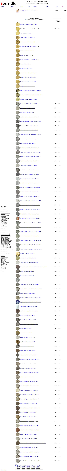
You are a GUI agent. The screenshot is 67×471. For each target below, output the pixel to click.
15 (33, 465)
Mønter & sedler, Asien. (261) (5, 234)
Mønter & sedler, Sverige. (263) (6, 245)
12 (29, 465)
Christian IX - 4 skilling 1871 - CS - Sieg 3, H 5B (28, 438)
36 (34, 466)
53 (31, 467)
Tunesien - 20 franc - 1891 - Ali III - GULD (27, 37)
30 (27, 466)
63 (18, 468)
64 (19, 468)
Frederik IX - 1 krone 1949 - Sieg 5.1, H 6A (27, 253)
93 (31, 469)
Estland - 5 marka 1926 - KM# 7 (25, 328)
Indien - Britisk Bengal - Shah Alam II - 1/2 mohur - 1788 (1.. (30, 28)
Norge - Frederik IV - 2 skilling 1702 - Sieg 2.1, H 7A (29, 213)
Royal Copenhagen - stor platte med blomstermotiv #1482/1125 (30, 302)
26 (22, 466)
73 (31, 468)
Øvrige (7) (2, 270)
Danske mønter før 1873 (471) (5, 213)
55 (33, 467)
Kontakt (12, 6)
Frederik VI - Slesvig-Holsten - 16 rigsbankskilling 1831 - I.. (30, 460)
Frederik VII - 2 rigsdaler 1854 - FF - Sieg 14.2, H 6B (29, 385)
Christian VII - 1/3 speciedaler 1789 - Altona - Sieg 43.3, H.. (30, 152)
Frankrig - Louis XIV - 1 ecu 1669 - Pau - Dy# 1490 (29, 125)
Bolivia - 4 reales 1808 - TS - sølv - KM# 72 (27, 293)
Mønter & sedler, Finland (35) (5, 237)
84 (19, 469)
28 (24, 466)
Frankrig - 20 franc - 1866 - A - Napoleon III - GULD (29, 59)
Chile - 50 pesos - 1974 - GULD (25, 33)
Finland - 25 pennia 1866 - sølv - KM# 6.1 (27, 275)
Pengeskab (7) (3, 255)
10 (27, 465)
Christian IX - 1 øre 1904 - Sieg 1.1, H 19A (27, 341)
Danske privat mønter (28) (5, 215)
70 (27, 468)
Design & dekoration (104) (5, 218)
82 (17, 469)
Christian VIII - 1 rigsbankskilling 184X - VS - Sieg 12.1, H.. (30, 156)
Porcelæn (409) (3, 256)
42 (17, 467)
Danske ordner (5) (3, 214)
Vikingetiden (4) (3, 267)
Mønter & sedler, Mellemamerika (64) (6, 240)
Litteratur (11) (3, 227)
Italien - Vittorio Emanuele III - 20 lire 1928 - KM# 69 (29, 147)
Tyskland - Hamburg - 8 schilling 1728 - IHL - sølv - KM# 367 (30, 227)
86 (22, 469)
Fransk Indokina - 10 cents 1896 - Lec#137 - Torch (28, 363)
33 (31, 466)
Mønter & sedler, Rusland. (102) (5, 244)
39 (38, 466)
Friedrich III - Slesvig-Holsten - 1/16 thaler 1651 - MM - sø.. (30, 209)
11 (28, 465)
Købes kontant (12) (3, 226)
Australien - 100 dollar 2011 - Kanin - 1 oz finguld (28, 99)
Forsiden (2, 6)
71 (28, 468)
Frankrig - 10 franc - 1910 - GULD (26, 68)
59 (38, 467)
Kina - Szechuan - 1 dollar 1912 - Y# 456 (27, 112)
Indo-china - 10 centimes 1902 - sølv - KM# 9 (28, 368)
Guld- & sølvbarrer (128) (4, 222)
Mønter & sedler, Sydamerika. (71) (6, 246)
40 (39, 466)
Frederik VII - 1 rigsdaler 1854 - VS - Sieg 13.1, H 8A (29, 399)
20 (39, 465)
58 (37, 467)
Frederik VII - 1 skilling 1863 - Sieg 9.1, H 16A (28, 416)
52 (29, 467)
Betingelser (35, 6)
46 (22, 467)
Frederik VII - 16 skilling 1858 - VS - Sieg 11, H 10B (29, 421)
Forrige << (17, 465)
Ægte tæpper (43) (3, 269)
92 (29, 469)
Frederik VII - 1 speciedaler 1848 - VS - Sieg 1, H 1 (29, 381)
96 (34, 469)
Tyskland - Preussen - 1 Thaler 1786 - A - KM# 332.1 (29, 130)
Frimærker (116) (3, 221)
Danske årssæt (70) (3, 217)
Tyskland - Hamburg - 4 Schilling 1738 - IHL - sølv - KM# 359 (30, 244)
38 (37, 466)
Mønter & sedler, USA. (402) (5, 248)
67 (23, 468)
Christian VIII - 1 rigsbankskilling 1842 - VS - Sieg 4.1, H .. (30, 429)
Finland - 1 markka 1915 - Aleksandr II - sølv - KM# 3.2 (29, 372)
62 (17, 468)
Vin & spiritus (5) (3, 268)
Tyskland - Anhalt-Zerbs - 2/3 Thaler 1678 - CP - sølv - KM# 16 (31, 288)
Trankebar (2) (3, 263)
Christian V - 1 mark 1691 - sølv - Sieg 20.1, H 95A (29, 191)
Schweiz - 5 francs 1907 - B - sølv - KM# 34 (27, 108)
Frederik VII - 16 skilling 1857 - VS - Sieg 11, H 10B (29, 425)
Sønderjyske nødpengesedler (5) (5, 262)
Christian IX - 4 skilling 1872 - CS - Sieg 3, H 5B (28, 434)
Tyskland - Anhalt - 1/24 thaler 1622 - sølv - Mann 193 (29, 284)
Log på (21, 6)
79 (38, 468)
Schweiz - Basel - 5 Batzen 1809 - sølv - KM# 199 (28, 103)
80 (39, 468)
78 (37, 468)
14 (32, 465)
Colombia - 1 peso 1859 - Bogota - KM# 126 (27, 143)
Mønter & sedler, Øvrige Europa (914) (6, 249)
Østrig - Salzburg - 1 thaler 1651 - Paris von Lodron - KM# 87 (30, 121)
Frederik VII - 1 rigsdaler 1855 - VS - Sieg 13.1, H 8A (29, 456)
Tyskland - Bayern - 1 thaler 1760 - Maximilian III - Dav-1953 (30, 134)
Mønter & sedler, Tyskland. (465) (6, 247)
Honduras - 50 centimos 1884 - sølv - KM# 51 (28, 319)
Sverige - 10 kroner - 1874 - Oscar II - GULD (28, 81)
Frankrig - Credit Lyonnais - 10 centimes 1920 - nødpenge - (30, 218)
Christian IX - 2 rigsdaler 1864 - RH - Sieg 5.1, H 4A (29, 390)
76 (34, 468)
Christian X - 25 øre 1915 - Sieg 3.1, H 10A (27, 337)
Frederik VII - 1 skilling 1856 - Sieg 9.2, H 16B (28, 412)
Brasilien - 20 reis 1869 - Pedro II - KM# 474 (27, 350)
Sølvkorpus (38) (3, 261)
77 (36, 468)
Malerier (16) (3, 228)
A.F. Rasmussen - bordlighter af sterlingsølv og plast (29, 306)
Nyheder (47, 6)
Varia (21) (2, 266)
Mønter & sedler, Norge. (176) (5, 242)
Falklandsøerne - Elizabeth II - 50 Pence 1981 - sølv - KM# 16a (30, 200)
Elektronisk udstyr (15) (4, 220)
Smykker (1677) (3, 259)
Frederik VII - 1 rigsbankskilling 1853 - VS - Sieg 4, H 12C (30, 407)
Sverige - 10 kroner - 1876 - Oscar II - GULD (28, 77)
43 (18, 467)
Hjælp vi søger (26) (4, 223)
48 (24, 467)
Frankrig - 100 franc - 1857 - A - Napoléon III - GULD (29, 46)
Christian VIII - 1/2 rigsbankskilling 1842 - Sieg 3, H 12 (29, 310)
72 (29, 468)
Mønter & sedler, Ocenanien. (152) (6, 243)
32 (29, 466)
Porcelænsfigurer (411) (4, 257)
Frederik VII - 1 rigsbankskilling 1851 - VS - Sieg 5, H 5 (29, 394)
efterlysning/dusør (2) (4, 219)
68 (24, 468)
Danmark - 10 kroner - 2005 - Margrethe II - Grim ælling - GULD (31, 94)
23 (18, 466)
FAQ (57, 6)
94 (32, 469)
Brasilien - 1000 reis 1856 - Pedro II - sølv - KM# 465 (29, 324)
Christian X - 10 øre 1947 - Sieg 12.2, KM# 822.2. (28, 280)
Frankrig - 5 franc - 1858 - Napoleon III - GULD (28, 72)
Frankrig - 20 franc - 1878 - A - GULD (26, 50)
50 (27, 467)
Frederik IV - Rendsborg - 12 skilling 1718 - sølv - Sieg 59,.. (30, 187)
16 (34, 465)
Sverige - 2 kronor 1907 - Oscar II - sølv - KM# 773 (29, 262)
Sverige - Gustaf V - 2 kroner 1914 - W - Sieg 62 (28, 165)
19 (38, 465)
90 (27, 469)
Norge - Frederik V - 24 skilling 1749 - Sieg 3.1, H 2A (29, 183)
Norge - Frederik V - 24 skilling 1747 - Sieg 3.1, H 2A (29, 178)
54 (32, 467)
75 (33, 468)
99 (38, 469)
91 (28, 469)
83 (18, 469)
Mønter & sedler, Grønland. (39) (5, 238)
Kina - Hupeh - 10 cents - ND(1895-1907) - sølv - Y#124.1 (30, 359)
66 (22, 468)
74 (32, 468)
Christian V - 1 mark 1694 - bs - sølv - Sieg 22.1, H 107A (30, 196)
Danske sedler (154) (4, 216)
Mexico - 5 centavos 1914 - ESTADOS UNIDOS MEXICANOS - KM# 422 (33, 266)
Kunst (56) (2, 225)
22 (17, 466)
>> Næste (41, 469)
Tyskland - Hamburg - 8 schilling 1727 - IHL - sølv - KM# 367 (30, 222)
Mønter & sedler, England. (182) (6, 236)
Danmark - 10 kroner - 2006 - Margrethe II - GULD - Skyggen (30, 90)
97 (36, 469)
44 (19, 467)
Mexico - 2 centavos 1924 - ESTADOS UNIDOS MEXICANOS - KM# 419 (33, 443)
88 (24, 469)
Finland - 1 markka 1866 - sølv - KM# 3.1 (27, 271)
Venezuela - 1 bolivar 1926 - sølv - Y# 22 (27, 346)
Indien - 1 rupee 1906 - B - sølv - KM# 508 (27, 315)
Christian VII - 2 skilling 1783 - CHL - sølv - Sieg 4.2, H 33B (30, 297)
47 (23, 467)
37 (36, 466)
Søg (29, 6)
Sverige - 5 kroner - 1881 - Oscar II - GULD (27, 86)
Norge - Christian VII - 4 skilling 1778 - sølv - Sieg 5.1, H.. (30, 205)
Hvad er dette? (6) (3, 224)
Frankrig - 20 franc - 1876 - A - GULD (26, 55)
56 (34, 467)
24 (19, 466)
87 (23, 469)
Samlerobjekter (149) (4, 258)
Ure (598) (2, 265)
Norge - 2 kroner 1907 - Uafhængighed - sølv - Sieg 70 (29, 174)
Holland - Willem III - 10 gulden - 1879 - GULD (28, 24)
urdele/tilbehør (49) (4, 264)
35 (33, 466)
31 (28, 466)
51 (28, 467)
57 (36, 467)
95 (33, 469)
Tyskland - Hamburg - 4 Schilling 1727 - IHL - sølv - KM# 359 (30, 240)
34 (32, 466)
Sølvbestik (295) (3, 260)
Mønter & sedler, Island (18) (5, 239)
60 (39, 467)
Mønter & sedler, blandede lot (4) (6, 235)
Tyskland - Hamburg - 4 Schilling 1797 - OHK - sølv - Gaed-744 (31, 249)
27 (23, 466)
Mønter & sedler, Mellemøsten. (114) (6, 241)
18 (37, 465)
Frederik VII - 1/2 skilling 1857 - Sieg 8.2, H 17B (28, 403)
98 (37, 469)
